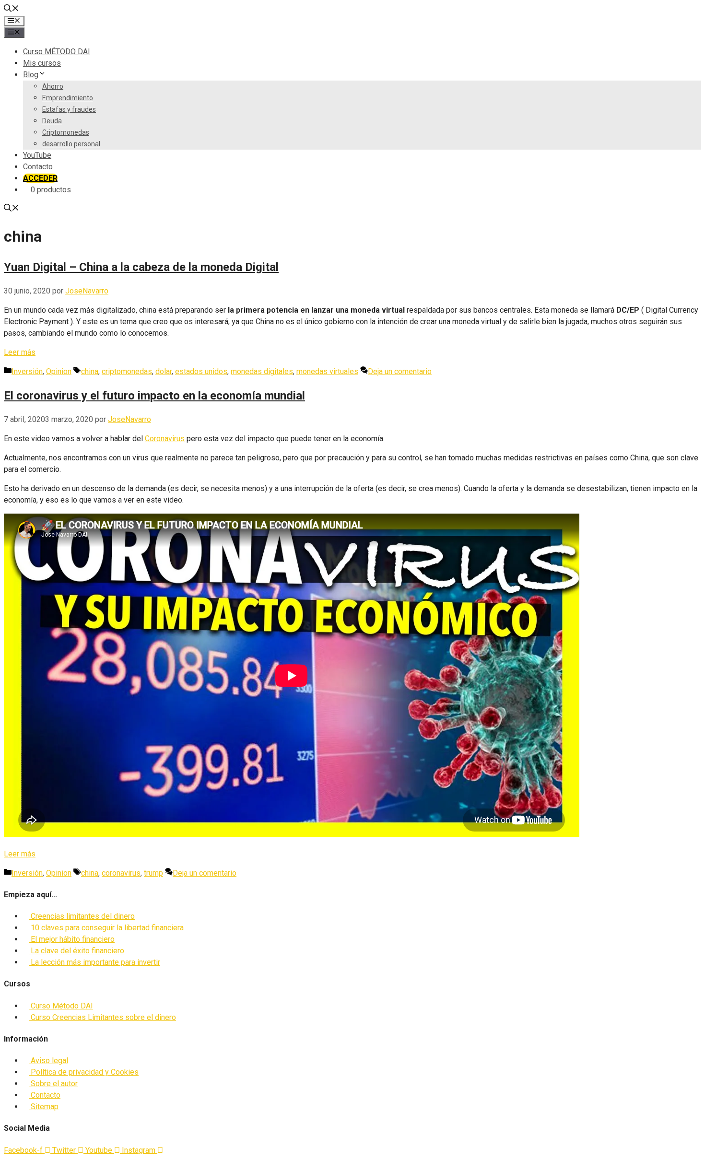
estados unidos (201, 371)
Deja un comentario (400, 371)
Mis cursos (42, 63)
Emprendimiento (67, 98)
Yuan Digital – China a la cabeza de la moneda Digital (141, 267)
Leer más (19, 352)
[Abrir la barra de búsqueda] (11, 9)
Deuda (52, 121)
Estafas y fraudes (69, 109)
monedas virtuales (327, 371)
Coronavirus (165, 438)
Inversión (27, 371)
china (89, 371)
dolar (163, 371)
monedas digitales (262, 371)
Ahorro (52, 86)
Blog (30, 74)
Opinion (58, 371)
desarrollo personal (71, 144)
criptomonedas (127, 371)
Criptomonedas (65, 132)
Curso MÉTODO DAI (56, 51)
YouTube (37, 155)
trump (153, 873)
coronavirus (121, 873)
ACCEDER (40, 178)
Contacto (38, 166)
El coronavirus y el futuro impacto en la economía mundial (154, 395)
